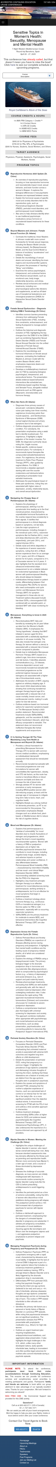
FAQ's (22, 1448)
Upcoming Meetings (28, 1443)
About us (23, 1446)
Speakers (24, 1454)
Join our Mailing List (28, 1459)
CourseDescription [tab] (25, 75)
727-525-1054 (49, 2)
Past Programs (26, 1457)
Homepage (24, 1440)
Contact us (24, 1462)
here (12, 64)
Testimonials (25, 1451)
